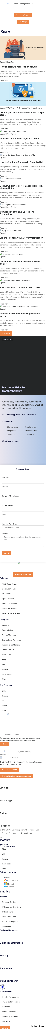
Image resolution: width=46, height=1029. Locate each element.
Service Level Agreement (11, 640)
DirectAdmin (11, 134)
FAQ (4, 679)
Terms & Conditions (9, 833)
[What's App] (2, 793)
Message (5, 533)
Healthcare (6, 1007)
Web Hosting (22, 108)
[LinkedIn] (2, 781)
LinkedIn (4, 788)
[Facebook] (2, 819)
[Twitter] (2, 806)
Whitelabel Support (9, 603)
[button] (6, 333)
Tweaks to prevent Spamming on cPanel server (20, 314)
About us (5, 625)
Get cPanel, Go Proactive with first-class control (20, 262)
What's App (6, 800)
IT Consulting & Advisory (11, 907)
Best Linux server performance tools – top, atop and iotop (21, 187)
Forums (5, 669)
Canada (5, 696)
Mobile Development (10, 922)
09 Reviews (14, 758)
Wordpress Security (34, 108)
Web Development (9, 917)
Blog (4, 660)
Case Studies (7, 674)
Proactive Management (11, 613)
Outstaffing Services (9, 608)
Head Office (6, 655)
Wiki (3, 664)
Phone (4, 515)
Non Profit (6, 1021)
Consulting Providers (10, 1016)
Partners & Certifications (11, 645)
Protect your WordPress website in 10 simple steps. (22, 113)
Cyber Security (7, 912)
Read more (4, 81)
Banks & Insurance (9, 1012)
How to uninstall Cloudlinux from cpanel (20, 287)
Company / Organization (10, 496)
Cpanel (3, 62)
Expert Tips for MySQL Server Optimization (21, 238)
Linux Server (11, 62)
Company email (7, 505)
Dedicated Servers (9, 589)
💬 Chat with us (37, 1026)
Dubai (4, 706)
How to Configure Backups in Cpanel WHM (21, 162)
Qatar (4, 711)
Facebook (5, 826)
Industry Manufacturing (10, 997)
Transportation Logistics (11, 1002)
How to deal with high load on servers (18, 66)
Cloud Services (8, 927)
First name (5, 477)
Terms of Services (9, 635)
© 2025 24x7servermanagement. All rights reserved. (19, 830)
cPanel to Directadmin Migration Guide (19, 138)
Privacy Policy (7, 630)
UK (3, 701)
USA (4, 691)
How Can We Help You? (10, 524)
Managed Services (9, 902)
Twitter (3, 813)
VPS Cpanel (11, 108)
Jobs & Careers (8, 650)
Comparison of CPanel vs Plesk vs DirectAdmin (17, 213)
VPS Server (6, 594)
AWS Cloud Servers (9, 584)
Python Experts (9, 599)
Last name (5, 487)
